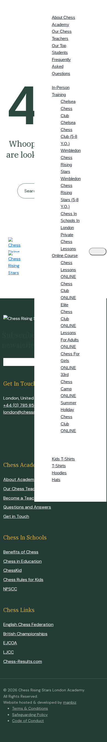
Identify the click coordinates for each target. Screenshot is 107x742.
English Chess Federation (28, 624)
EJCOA (10, 643)
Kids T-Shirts (63, 459)
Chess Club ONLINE (68, 290)
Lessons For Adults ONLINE (70, 339)
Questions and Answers (27, 507)
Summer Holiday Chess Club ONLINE (68, 416)
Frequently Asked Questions (61, 66)
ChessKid (12, 570)
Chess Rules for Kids (23, 579)
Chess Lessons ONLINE (68, 269)
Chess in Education (22, 561)
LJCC (8, 652)
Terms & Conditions (30, 708)
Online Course (65, 255)
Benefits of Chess (20, 552)
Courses (51, 80)
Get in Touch (16, 516)
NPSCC (10, 589)
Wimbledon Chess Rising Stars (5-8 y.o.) (71, 192)
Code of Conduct (28, 720)
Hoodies (59, 472)
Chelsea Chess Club (68, 108)
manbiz (69, 702)
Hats (56, 479)
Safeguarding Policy (30, 714)
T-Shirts (59, 465)
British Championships (25, 634)
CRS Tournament (60, 437)
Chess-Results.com (22, 661)
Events (50, 444)
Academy (52, 10)
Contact (50, 494)
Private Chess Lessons (68, 241)
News (48, 486)
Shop (48, 451)
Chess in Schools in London (70, 220)
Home (49, 3)
